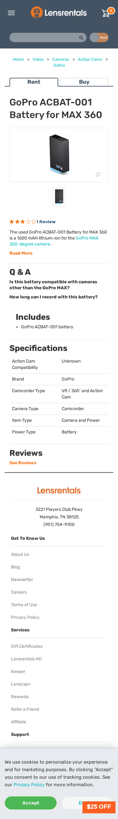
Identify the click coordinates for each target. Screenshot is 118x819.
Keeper (18, 671)
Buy (84, 82)
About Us (20, 554)
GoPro (59, 65)
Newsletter (22, 579)
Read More (20, 253)
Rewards (20, 696)
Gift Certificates (26, 646)
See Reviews (23, 463)
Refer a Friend (25, 709)
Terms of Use (24, 604)
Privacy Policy (29, 785)
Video (38, 59)
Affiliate (18, 722)
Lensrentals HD (26, 659)
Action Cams (90, 59)
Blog (15, 567)
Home (18, 59)
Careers (19, 592)
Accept (30, 803)
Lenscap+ (21, 684)
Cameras (60, 59)
